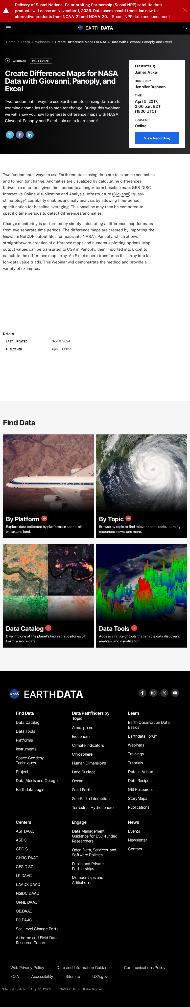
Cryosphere (82, 754)
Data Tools (25, 731)
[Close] (185, 10)
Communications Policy (145, 967)
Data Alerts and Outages (37, 780)
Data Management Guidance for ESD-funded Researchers (95, 836)
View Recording (157, 138)
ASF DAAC (25, 831)
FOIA (14, 976)
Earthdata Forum (143, 736)
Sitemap (73, 976)
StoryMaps (137, 798)
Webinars (42, 42)
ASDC (21, 840)
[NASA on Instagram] (153, 692)
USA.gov (100, 976)
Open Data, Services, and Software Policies (94, 852)
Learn (25, 42)
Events (134, 831)
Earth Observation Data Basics (148, 725)
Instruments (26, 748)
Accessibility (42, 976)
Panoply (104, 236)
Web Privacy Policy (27, 967)
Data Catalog (27, 722)
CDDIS (22, 848)
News (133, 822)
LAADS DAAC (28, 884)
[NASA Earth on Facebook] (142, 692)
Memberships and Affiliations (87, 880)
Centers (23, 822)
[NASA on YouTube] (175, 692)
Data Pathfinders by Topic (91, 715)
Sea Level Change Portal (37, 928)
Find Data (25, 713)
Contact (135, 848)
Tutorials (135, 762)
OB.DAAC (24, 911)
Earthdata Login (30, 789)
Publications (138, 807)
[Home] (99, 27)
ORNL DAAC (27, 902)
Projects (23, 771)
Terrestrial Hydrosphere (93, 807)
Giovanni (121, 194)
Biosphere (81, 736)
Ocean (77, 780)
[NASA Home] (80, 28)
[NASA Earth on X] (164, 692)
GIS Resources (140, 789)
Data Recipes (139, 780)
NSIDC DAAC (27, 893)
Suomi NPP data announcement (141, 16)
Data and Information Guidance (84, 967)
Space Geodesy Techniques (30, 760)
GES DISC (24, 866)
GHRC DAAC (27, 857)
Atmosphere (82, 727)
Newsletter (137, 840)
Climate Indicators (88, 745)
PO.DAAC (24, 919)
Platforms (24, 740)
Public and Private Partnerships (88, 866)
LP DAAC (24, 875)
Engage (79, 822)
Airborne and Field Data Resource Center (37, 940)
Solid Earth (82, 789)
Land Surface (83, 771)
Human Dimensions (89, 763)
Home (11, 42)
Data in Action (140, 771)
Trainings (136, 753)
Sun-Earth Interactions (91, 798)
